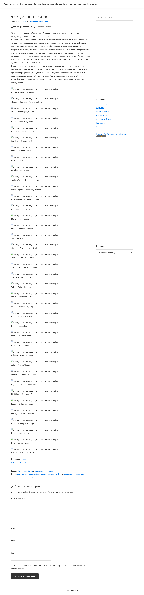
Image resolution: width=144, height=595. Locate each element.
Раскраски (100, 123)
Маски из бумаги (102, 111)
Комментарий (18, 498)
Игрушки (43, 474)
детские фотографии (30, 474)
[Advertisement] (105, 59)
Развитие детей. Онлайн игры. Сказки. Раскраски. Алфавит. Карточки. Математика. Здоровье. (50, 3)
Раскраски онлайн (103, 127)
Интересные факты (25, 471)
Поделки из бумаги (103, 119)
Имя (13, 528)
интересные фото (55, 474)
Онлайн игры (101, 115)
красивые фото (69, 474)
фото (24, 477)
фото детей (32, 477)
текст (24, 459)
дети (19, 474)
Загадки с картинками (105, 104)
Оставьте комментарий (38, 21)
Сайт (13, 553)
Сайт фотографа (18, 462)
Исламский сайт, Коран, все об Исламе (111, 134)
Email (14, 540)
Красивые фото (40, 471)
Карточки (100, 108)
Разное (50, 471)
